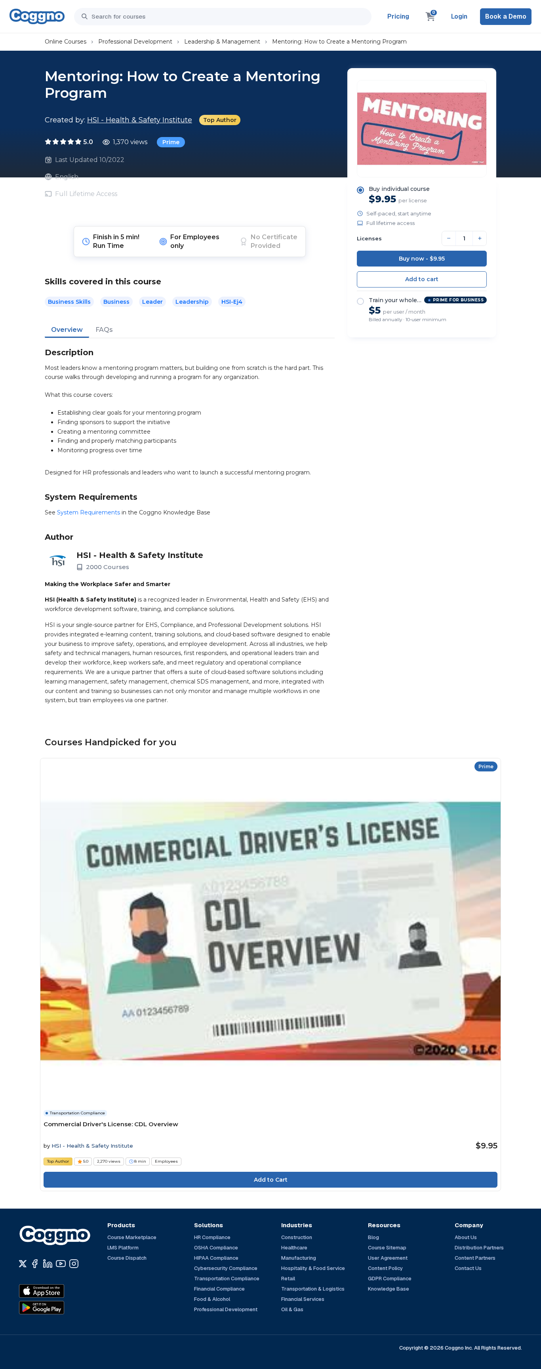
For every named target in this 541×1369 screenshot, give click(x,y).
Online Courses (65, 41)
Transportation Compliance (226, 1278)
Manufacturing (298, 1258)
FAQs (104, 329)
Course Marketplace (131, 1237)
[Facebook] (35, 1263)
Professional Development (135, 41)
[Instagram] (74, 1263)
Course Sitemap (387, 1247)
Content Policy (385, 1268)
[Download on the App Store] (58, 1291)
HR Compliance (212, 1237)
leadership (192, 301)
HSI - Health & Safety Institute (139, 120)
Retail (288, 1278)
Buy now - (422, 258)
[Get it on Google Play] (58, 1307)
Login (459, 16)
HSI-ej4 (231, 301)
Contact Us (468, 1268)
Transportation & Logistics (313, 1288)
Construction (296, 1237)
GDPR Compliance (389, 1278)
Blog (373, 1237)
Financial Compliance (219, 1288)
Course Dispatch (127, 1258)
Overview (67, 329)
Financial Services (302, 1299)
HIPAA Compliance (216, 1258)
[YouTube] (61, 1263)
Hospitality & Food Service (313, 1268)
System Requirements (88, 512)
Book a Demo (505, 16)
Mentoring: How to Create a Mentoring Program (339, 41)
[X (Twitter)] (23, 1263)
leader (152, 301)
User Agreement (388, 1258)
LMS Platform (123, 1247)
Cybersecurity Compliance (225, 1268)
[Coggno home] (37, 16)
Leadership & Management (222, 41)
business (116, 301)
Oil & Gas (292, 1309)
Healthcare (294, 1247)
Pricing (398, 16)
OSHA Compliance (216, 1247)
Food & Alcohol (212, 1299)
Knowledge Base (388, 1288)
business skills (69, 301)
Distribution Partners (479, 1247)
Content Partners (475, 1258)
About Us (466, 1237)
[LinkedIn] (48, 1263)
